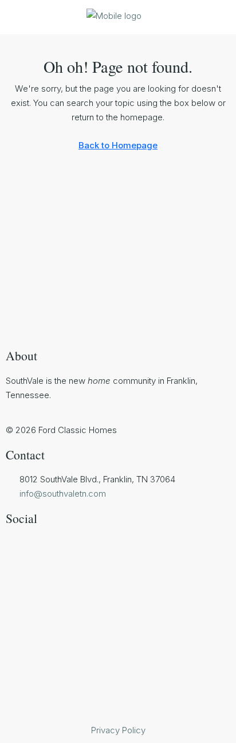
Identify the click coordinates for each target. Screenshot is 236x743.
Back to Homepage (118, 145)
